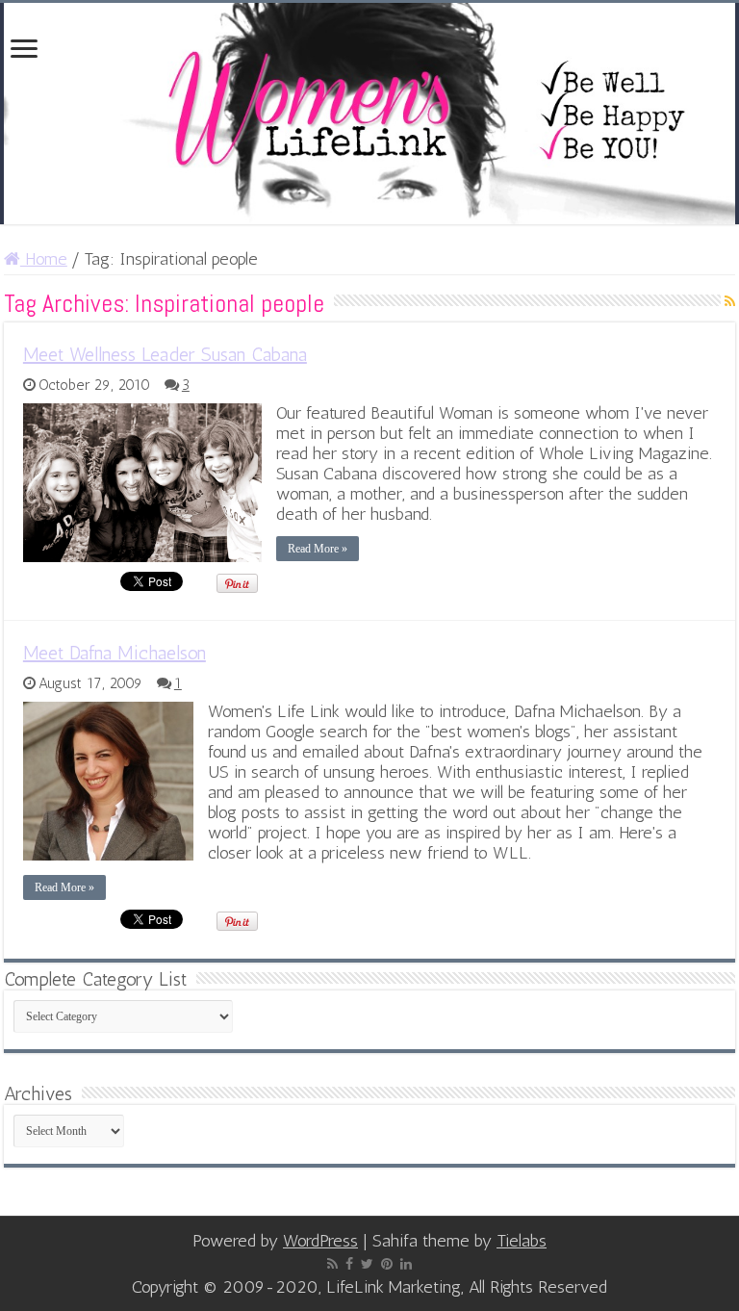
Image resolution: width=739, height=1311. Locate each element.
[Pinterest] (387, 1263)
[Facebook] (349, 1263)
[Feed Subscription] (730, 302)
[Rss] (332, 1263)
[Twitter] (367, 1263)
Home (43, 259)
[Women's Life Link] (369, 113)
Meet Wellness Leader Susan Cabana (165, 354)
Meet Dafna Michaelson (114, 652)
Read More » (317, 548)
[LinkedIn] (406, 1263)
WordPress (320, 1240)
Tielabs (522, 1240)
